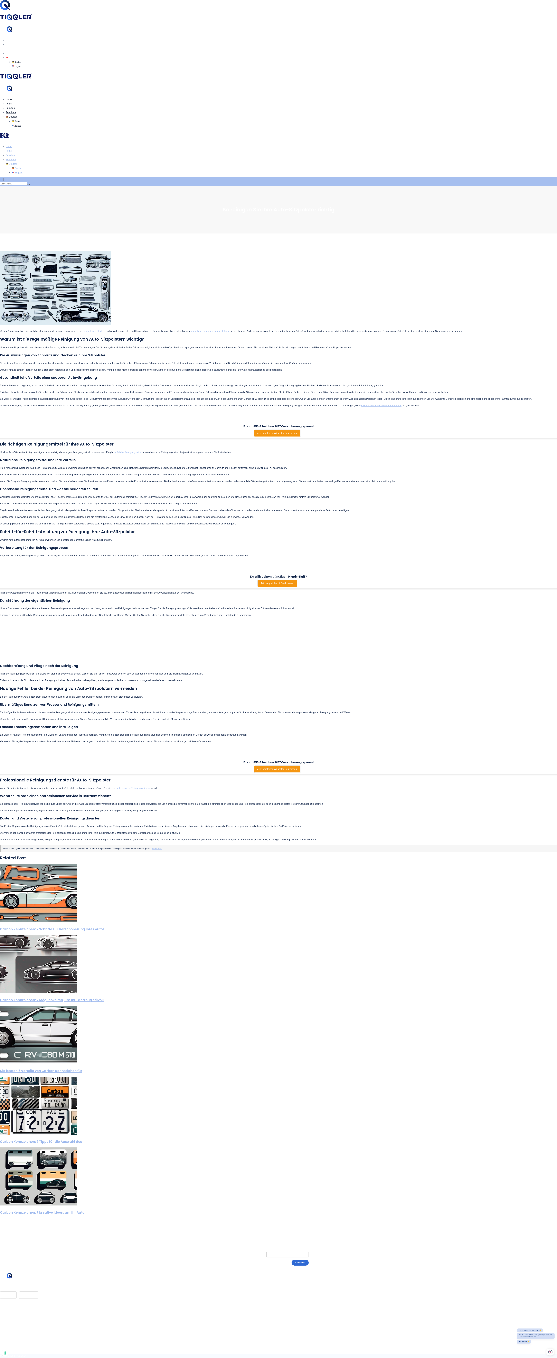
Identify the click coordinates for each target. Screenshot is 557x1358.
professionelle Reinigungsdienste (133, 788)
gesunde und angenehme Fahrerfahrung (381, 405)
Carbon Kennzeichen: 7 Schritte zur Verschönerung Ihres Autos (52, 929)
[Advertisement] (278, 640)
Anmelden (300, 1262)
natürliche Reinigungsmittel (128, 452)
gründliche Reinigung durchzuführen (210, 331)
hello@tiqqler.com (18, 1287)
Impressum (11, 1316)
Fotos (9, 44)
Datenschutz (12, 1320)
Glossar (10, 1311)
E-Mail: (256, 1254)
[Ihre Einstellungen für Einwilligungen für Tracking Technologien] (5, 1353)
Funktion (10, 49)
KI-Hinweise (12, 1324)
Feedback (11, 53)
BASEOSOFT (21, 1356)
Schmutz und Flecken (94, 331)
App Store (8, 1295)
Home (9, 40)
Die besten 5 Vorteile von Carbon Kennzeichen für (41, 1071)
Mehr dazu (157, 848)
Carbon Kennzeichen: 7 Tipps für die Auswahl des (41, 1141)
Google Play (28, 1295)
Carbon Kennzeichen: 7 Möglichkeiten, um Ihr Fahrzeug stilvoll (52, 1000)
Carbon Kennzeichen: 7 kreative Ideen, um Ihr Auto (42, 1212)
